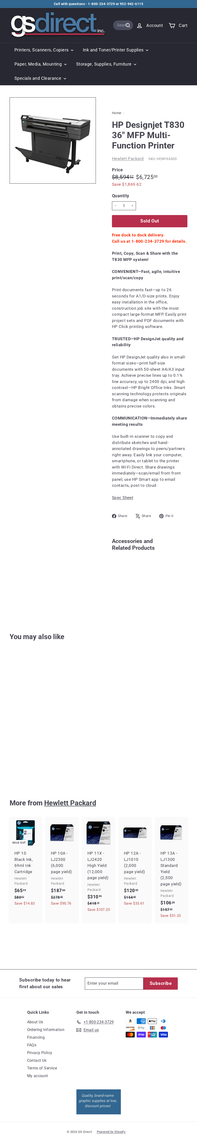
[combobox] (123, 25)
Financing (36, 1037)
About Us (35, 1022)
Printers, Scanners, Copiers (42, 49)
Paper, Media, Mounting (38, 64)
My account (37, 1076)
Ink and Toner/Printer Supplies (114, 49)
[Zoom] (53, 140)
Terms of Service (42, 1068)
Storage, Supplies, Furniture (104, 64)
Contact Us (37, 1060)
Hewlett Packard (128, 158)
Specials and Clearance (38, 78)
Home (117, 113)
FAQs (32, 1045)
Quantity (120, 195)
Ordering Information (46, 1029)
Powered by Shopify (111, 1132)
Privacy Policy (39, 1052)
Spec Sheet (122, 497)
